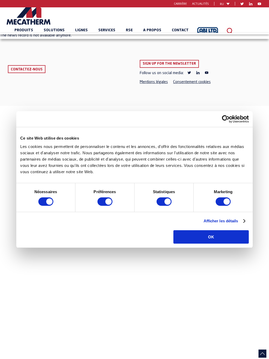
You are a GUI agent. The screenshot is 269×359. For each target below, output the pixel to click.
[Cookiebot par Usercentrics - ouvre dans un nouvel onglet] (226, 119)
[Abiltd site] (207, 31)
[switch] (104, 201)
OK (211, 237)
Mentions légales (154, 82)
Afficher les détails (221, 221)
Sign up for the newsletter (169, 63)
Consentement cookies (192, 82)
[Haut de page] (262, 353)
